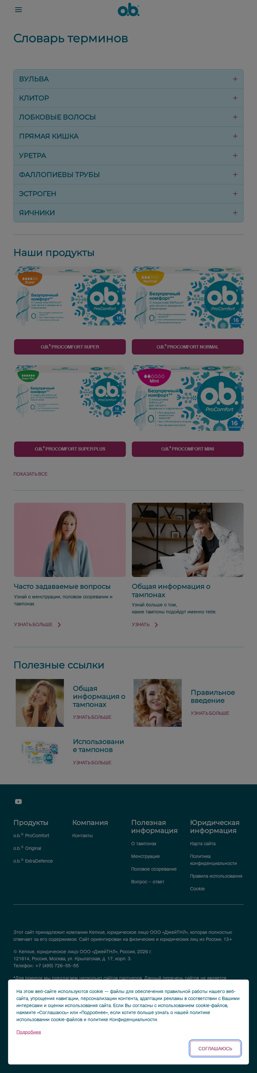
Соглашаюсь (215, 1048)
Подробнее (28, 1032)
